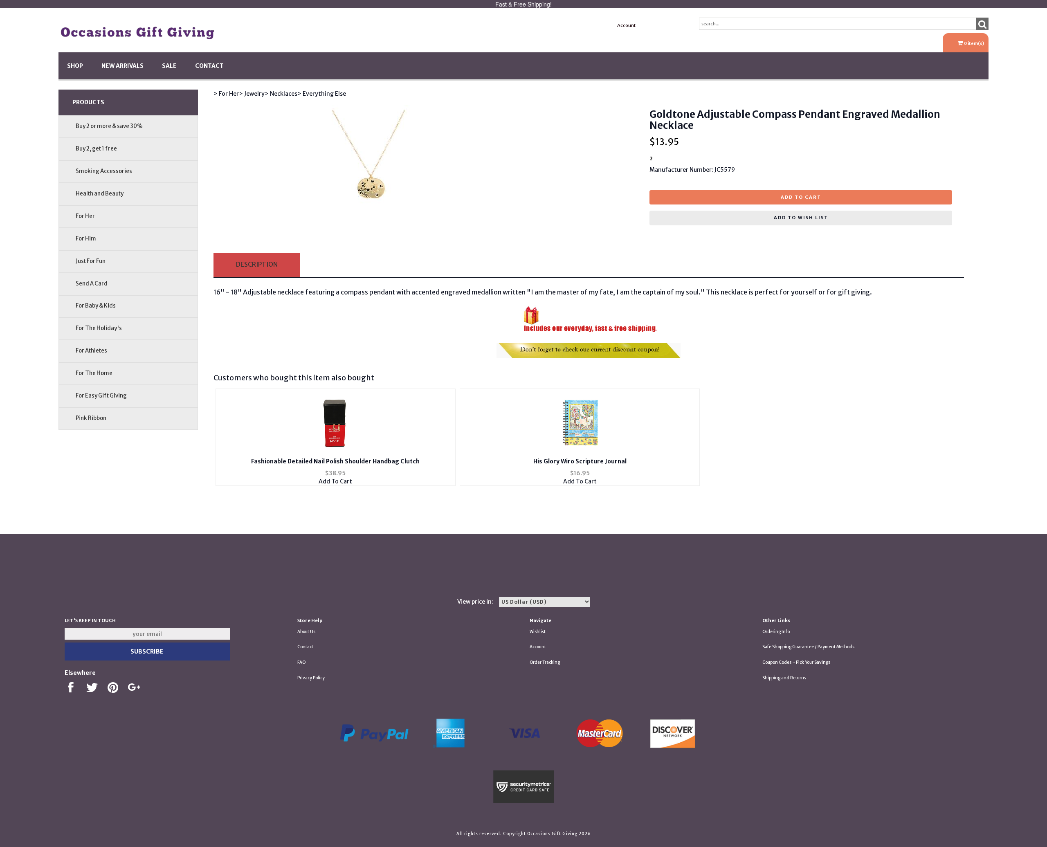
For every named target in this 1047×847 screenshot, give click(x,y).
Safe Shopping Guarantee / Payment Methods (808, 646)
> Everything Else (321, 93)
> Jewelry (252, 93)
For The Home (94, 373)
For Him (86, 238)
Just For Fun (91, 261)
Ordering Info (776, 631)
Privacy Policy (311, 678)
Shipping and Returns (784, 678)
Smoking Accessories (104, 171)
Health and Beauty (100, 193)
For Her (85, 216)
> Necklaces (281, 93)
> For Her (226, 93)
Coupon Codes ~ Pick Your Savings (796, 662)
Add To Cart (335, 481)
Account (626, 25)
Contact (209, 66)
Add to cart (801, 197)
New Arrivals (122, 66)
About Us (306, 631)
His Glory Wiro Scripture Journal (580, 461)
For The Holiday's (99, 328)
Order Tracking (545, 662)
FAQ (301, 662)
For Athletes (91, 350)
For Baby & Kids (96, 305)
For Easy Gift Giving (101, 395)
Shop (75, 66)
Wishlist (538, 631)
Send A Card (92, 283)
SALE (169, 66)
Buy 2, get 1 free (96, 148)
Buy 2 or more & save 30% (109, 126)
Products (88, 102)
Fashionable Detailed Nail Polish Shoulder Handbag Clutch (335, 461)
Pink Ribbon (91, 418)
